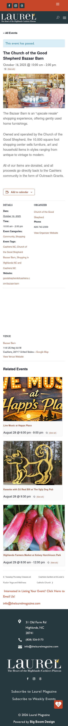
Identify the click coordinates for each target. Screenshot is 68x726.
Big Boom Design (42, 722)
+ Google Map (41, 351)
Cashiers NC (9, 246)
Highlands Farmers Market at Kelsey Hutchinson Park (32, 555)
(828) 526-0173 (34, 639)
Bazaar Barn (9, 343)
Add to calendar (19, 192)
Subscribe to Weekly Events (34, 698)
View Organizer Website (46, 232)
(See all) (11, 69)
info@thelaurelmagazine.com (21, 603)
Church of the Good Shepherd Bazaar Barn (15, 252)
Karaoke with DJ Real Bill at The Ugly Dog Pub (28, 489)
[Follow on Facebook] (9, 5)
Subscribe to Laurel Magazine (34, 691)
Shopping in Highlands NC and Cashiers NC (16, 263)
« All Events (10, 33)
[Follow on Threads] (22, 5)
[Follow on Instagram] (15, 5)
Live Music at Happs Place (17, 425)
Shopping (20, 236)
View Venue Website (13, 356)
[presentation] (32, 399)
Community (8, 236)
